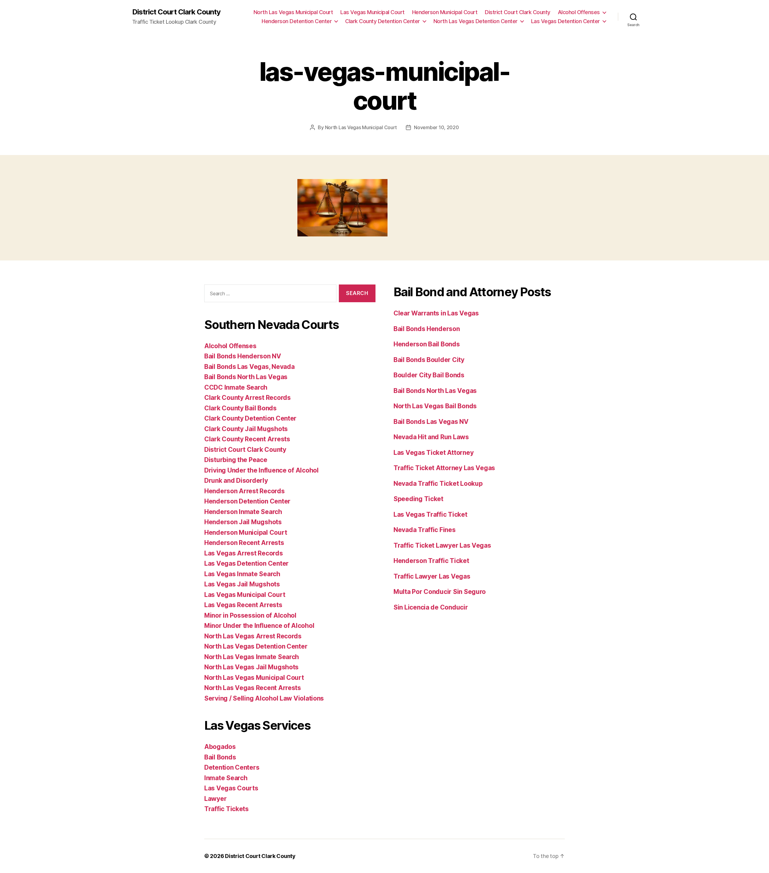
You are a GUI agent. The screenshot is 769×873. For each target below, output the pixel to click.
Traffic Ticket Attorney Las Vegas (444, 468)
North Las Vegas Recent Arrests (252, 688)
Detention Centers (231, 767)
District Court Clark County (176, 12)
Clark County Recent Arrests (247, 439)
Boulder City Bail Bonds (429, 375)
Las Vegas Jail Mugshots (242, 584)
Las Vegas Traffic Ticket (430, 514)
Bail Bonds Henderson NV (242, 356)
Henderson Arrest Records (244, 491)
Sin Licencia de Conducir (431, 607)
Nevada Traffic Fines (425, 530)
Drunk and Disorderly (236, 480)
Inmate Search (226, 778)
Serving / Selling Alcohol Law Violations (264, 698)
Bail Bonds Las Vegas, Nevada (249, 366)
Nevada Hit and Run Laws (431, 437)
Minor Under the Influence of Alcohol (259, 625)
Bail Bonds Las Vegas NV (431, 421)
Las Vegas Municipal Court (372, 12)
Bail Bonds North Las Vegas (245, 377)
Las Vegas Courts (231, 788)
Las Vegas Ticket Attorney (433, 452)
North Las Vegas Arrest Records (253, 636)
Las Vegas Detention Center (565, 21)
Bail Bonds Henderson (427, 329)
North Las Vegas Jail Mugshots (251, 667)
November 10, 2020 (436, 127)
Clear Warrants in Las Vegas (436, 313)
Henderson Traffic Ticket (431, 560)
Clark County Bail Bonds (240, 408)
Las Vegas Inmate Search (242, 574)
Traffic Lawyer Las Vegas (432, 576)
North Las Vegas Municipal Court (293, 12)
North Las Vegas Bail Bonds (435, 406)
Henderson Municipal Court (445, 12)
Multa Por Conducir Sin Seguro (440, 591)
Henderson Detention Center (297, 21)
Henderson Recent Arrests (244, 542)
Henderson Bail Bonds (427, 344)
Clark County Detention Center (382, 21)
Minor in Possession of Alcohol (250, 615)
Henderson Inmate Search (243, 512)
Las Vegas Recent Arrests (243, 605)
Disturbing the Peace (235, 460)
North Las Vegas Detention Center (475, 21)
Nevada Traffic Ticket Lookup (438, 483)
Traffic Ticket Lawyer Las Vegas (442, 545)
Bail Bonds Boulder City (429, 359)
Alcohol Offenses (579, 12)
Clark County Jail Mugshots (246, 429)
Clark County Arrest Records (247, 397)
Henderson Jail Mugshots (243, 522)
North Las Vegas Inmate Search (251, 657)
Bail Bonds (220, 757)
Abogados (220, 746)
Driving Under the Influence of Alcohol (261, 470)
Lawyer (215, 798)
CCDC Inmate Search (235, 387)
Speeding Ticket (418, 499)
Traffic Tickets (226, 809)
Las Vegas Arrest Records (243, 553)
